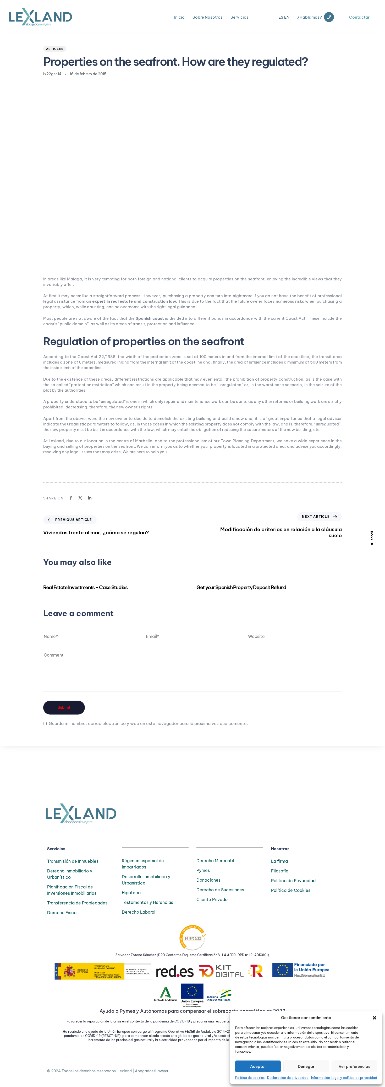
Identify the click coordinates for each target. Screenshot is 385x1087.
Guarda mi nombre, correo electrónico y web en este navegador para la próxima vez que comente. (148, 723)
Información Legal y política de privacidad (344, 1078)
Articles (54, 49)
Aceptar (258, 1066)
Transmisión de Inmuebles (72, 861)
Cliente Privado (212, 899)
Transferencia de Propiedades (77, 902)
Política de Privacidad (293, 880)
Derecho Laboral (138, 912)
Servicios (239, 17)
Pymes (203, 870)
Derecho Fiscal (62, 912)
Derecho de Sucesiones (220, 889)
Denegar (306, 1066)
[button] (374, 1017)
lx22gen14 (52, 74)
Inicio (179, 17)
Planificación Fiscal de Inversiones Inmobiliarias (71, 890)
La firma (279, 861)
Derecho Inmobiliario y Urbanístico (69, 874)
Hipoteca (131, 892)
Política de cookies (250, 1078)
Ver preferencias (354, 1066)
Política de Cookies (290, 890)
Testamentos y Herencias (147, 902)
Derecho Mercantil (215, 860)
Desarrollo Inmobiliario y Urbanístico (146, 880)
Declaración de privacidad (288, 1078)
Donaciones (208, 880)
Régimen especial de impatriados (143, 864)
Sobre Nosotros (207, 17)
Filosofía (279, 870)
